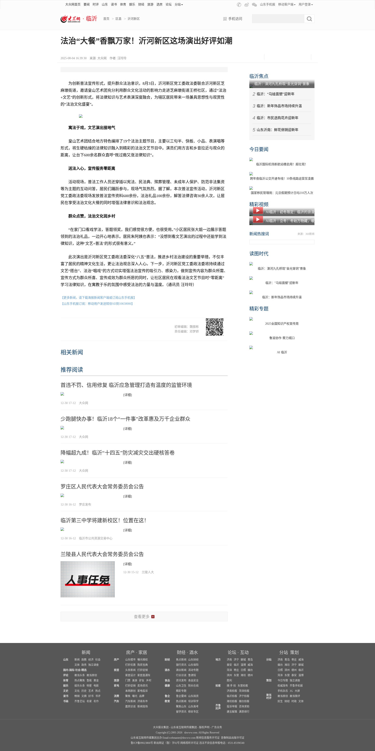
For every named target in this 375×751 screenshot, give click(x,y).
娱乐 (132, 4)
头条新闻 (130, 670)
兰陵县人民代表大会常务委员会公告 (102, 554)
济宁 (236, 659)
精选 (84, 670)
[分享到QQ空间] (293, 57)
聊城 (243, 659)
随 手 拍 (231, 685)
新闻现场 (142, 706)
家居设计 (130, 675)
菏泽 (229, 670)
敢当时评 (268, 697)
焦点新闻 (181, 659)
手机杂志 (283, 690)
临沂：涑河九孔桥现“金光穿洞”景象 (281, 84)
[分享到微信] (271, 57)
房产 (130, 652)
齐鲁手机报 (296, 685)
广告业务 (217, 727)
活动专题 (193, 670)
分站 (283, 652)
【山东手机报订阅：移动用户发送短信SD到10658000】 (97, 303)
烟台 (250, 670)
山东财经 (193, 659)
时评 (96, 4)
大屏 (297, 690)
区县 (118, 18)
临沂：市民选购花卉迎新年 (277, 118)
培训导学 (193, 701)
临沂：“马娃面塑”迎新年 (275, 94)
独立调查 (93, 664)
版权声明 (204, 727)
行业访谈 (181, 675)
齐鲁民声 (218, 707)
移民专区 (193, 711)
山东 (105, 4)
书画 (65, 701)
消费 (116, 696)
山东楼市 (130, 659)
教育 (167, 701)
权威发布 (283, 685)
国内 (65, 670)
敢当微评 (295, 696)
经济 (91, 659)
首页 (106, 18)
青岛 (250, 659)
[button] (239, 4)
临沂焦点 (258, 76)
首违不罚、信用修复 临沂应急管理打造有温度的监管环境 (126, 385)
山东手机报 (267, 4)
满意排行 (244, 711)
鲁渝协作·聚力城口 (282, 338)
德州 (250, 675)
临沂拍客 (232, 696)
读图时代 (258, 253)
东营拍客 (243, 685)
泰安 (229, 664)
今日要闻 (258, 149)
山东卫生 (181, 685)
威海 (250, 664)
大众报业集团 (161, 727)
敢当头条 (79, 675)
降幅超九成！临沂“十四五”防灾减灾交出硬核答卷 (118, 453)
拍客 (218, 685)
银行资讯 (181, 664)
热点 (97, 690)
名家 (89, 701)
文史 (65, 690)
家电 (116, 685)
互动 (244, 652)
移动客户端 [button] (285, 4)
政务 (84, 664)
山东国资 (193, 696)
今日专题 (283, 680)
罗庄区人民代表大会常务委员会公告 (102, 486)
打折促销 (142, 670)
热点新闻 (181, 701)
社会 (97, 659)
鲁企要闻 (181, 696)
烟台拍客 (244, 701)
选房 (159, 4)
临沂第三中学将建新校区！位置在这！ (105, 520)
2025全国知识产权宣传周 (282, 323)
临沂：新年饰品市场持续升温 (279, 106)
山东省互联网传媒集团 (184, 727)
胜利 (229, 680)
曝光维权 (142, 659)
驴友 (141, 680)
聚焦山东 (181, 706)
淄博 (243, 664)
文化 (77, 690)
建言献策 (232, 711)
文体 (77, 664)
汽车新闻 (130, 701)
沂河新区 (134, 18)
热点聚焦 (79, 680)
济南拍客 (232, 690)
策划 (294, 652)
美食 (134, 680)
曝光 (134, 696)
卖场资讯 (142, 685)
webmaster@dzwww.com (182, 737)
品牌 (141, 696)
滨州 (229, 675)
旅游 (150, 4)
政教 (84, 659)
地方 (218, 659)
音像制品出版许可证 (232, 737)
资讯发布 (181, 680)
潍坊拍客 (232, 701)
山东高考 (193, 706)
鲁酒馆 (192, 675)
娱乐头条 (79, 685)
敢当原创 (92, 675)
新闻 (86, 652)
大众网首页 (73, 4)
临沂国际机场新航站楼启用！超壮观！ (282, 164)
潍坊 (243, 675)
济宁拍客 (244, 696)
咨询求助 (244, 706)
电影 (96, 685)
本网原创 (130, 690)
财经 (141, 4)
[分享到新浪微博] (282, 57)
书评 (97, 696)
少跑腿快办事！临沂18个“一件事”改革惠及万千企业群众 (125, 419)
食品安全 (193, 680)
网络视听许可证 (189, 742)
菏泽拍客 (244, 690)
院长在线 (193, 685)
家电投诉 (142, 690)
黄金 (96, 680)
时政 (294, 701)
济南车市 (142, 701)
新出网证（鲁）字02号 (167, 742)
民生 (280, 701)
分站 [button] (178, 4)
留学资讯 (181, 711)
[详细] (127, 395)
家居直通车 (143, 675)
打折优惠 (130, 664)
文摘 (84, 696)
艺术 (91, 690)
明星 (89, 685)
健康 (167, 685)
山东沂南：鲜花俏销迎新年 (277, 130)
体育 (123, 4)
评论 (65, 675)
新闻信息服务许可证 (208, 737)
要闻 (87, 4)
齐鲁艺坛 (79, 701)
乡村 (148, 680)
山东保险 (193, 664)
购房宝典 (142, 664)
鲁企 (167, 696)
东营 (236, 675)
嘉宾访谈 (130, 706)
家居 (142, 652)
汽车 (116, 701)
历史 (84, 690)
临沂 (236, 664)
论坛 (169, 4)
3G (291, 690)
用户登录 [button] (305, 4)
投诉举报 (232, 706)
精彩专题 (258, 308)
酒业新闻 (181, 670)
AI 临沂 (282, 352)
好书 (91, 696)
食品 (167, 680)
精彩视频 (258, 204)
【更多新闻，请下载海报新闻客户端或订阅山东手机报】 (99, 297)
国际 (71, 670)
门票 (127, 680)
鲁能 (89, 680)
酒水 (193, 652)
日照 (243, 670)
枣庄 (236, 670)
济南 (229, 659)
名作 (96, 701)
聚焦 (127, 696)
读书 (114, 4)
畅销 (77, 696)
